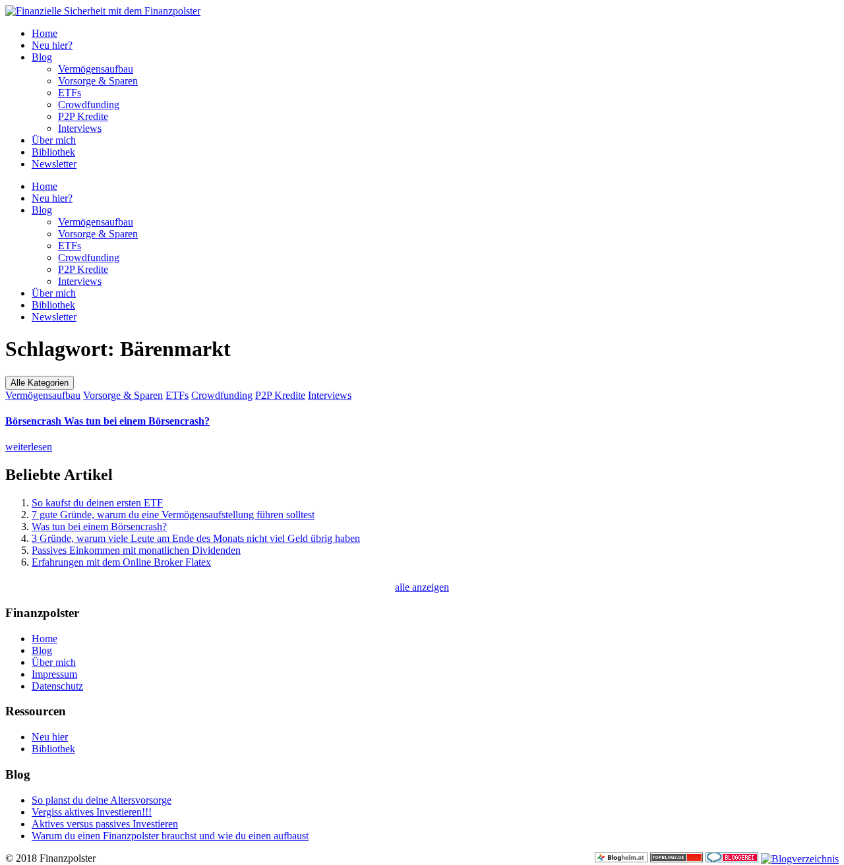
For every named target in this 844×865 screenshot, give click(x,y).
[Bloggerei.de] (732, 858)
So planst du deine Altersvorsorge (101, 800)
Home (44, 33)
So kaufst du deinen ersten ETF (97, 502)
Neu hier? (52, 45)
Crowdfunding (88, 104)
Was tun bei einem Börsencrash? (107, 421)
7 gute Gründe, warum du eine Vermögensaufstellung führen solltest (173, 514)
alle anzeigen (422, 587)
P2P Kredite (83, 116)
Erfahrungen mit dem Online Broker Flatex (121, 562)
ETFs (69, 92)
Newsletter (54, 163)
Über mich (54, 140)
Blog (42, 57)
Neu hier (50, 736)
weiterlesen (28, 446)
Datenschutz (57, 686)
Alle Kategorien (40, 383)
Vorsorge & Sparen (98, 80)
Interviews (80, 128)
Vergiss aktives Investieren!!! (92, 812)
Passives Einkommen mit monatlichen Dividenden (136, 550)
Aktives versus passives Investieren (105, 823)
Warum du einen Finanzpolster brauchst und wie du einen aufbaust (170, 835)
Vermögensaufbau (95, 69)
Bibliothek (53, 152)
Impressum (54, 674)
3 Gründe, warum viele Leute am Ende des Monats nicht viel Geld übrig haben (196, 538)
